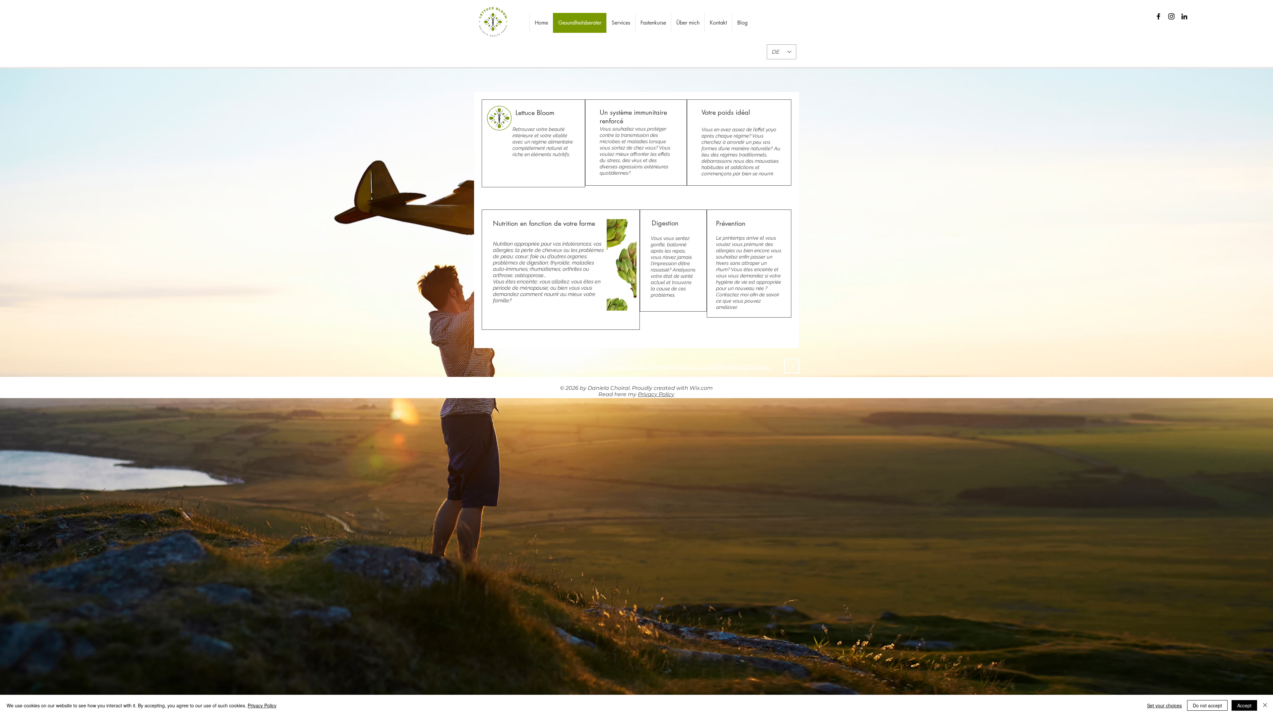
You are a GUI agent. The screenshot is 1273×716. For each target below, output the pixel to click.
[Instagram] (1171, 16)
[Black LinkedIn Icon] (1184, 16)
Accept (1244, 705)
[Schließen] (1265, 705)
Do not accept (1207, 705)
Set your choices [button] (1164, 705)
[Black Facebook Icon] (1158, 16)
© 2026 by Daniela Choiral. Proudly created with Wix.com (636, 388)
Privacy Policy (656, 394)
